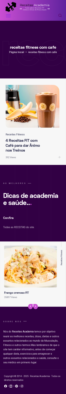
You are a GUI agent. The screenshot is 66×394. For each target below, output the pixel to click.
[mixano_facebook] (5, 387)
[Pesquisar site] (59, 15)
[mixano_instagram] (22, 387)
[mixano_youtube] (11, 387)
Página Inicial (16, 52)
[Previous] (30, 306)
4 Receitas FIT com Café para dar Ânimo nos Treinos (23, 145)
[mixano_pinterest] (16, 387)
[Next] (35, 306)
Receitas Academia (23, 331)
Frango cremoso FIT (16, 293)
